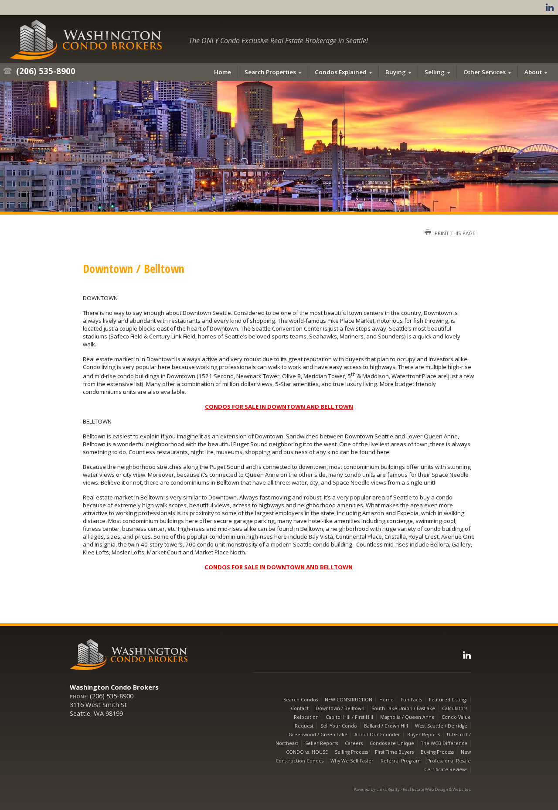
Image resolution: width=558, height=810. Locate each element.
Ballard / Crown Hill (386, 726)
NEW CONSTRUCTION (348, 700)
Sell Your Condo (338, 726)
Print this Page (454, 233)
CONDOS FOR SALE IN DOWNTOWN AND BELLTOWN (279, 406)
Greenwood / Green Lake (318, 734)
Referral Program (401, 761)
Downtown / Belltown (340, 708)
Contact (300, 708)
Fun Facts (411, 700)
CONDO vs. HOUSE (307, 752)
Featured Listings (448, 700)
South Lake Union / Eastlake (403, 708)
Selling (435, 72)
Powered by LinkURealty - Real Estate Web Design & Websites (412, 789)
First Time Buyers (394, 752)
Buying (395, 72)
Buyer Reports (423, 734)
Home (222, 72)
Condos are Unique (392, 743)
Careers (354, 743)
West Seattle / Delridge (441, 726)
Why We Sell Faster (352, 761)
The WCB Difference (444, 743)
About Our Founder (377, 734)
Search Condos (300, 700)
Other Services (484, 72)
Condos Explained (341, 72)
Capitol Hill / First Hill (349, 717)
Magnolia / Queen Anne (407, 717)
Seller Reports (321, 743)
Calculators (454, 708)
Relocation (306, 717)
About (533, 72)
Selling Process (351, 752)
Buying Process (437, 752)
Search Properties (270, 72)
